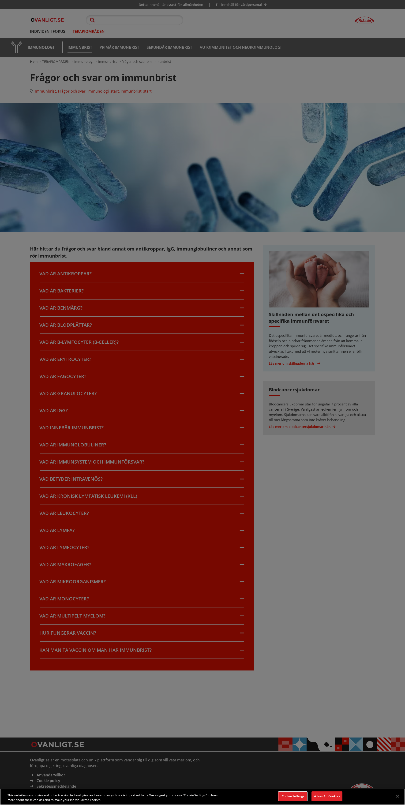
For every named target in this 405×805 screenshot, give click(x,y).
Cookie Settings (293, 796)
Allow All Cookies (327, 796)
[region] (202, 796)
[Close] (397, 796)
